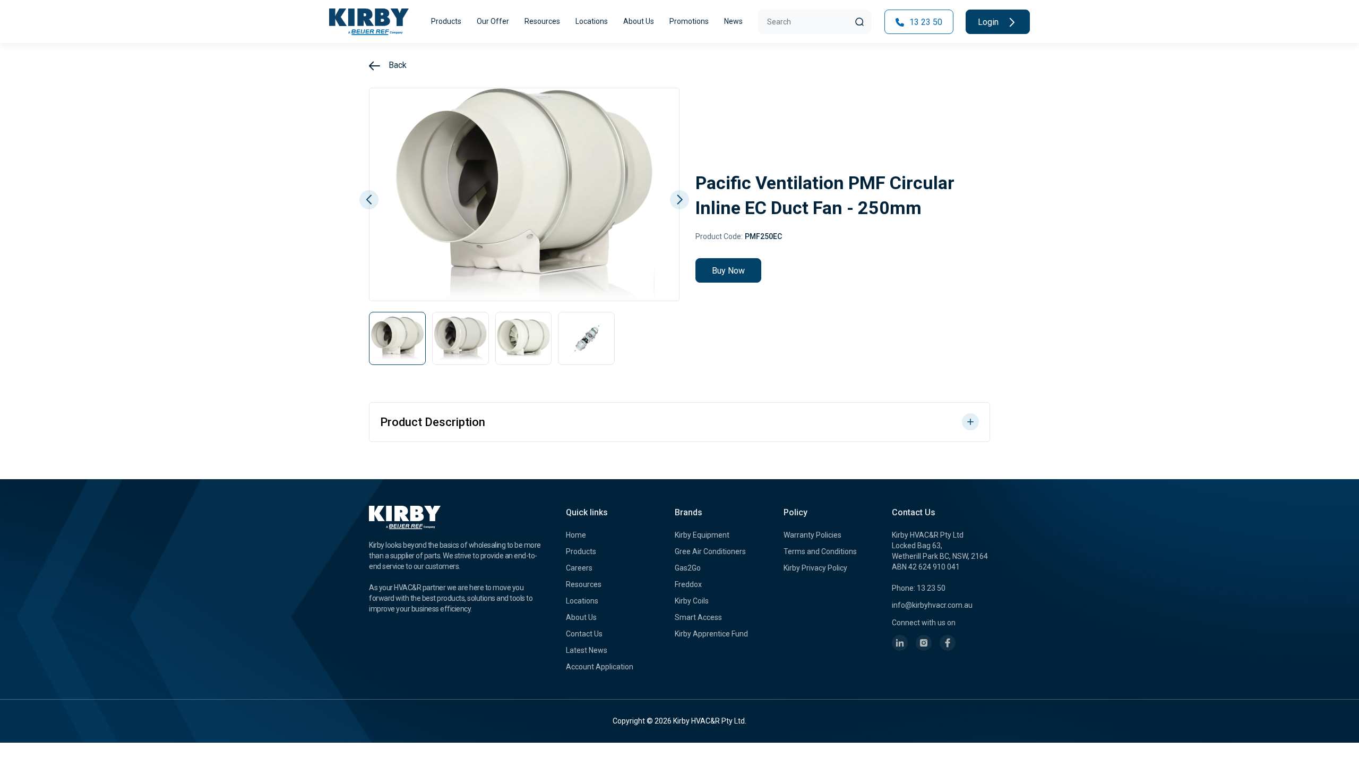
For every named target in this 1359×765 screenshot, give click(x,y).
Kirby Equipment (702, 535)
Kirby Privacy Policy (815, 568)
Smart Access (698, 617)
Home (576, 535)
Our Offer (493, 21)
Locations (591, 21)
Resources (542, 21)
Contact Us (584, 634)
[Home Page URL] (369, 21)
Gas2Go (688, 568)
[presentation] (369, 199)
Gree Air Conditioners (710, 551)
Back (396, 65)
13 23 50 (924, 22)
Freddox (688, 584)
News (733, 21)
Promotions (689, 21)
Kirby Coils (692, 601)
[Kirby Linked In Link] (900, 643)
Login (989, 22)
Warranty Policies (812, 535)
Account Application (599, 666)
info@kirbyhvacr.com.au (932, 605)
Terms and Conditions (820, 551)
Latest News (586, 650)
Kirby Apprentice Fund (711, 634)
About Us (638, 21)
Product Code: (719, 236)
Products (446, 21)
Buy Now (728, 271)
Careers (579, 568)
